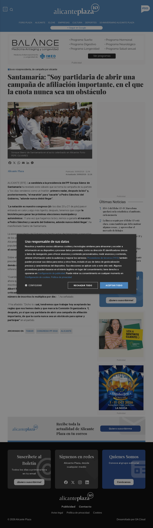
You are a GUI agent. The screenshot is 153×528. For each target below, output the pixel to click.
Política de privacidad (61, 277)
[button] (33, 285)
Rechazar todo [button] (83, 285)
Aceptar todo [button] (114, 285)
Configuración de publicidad (51, 273)
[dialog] (76, 264)
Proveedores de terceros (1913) (103, 258)
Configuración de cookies (37, 277)
